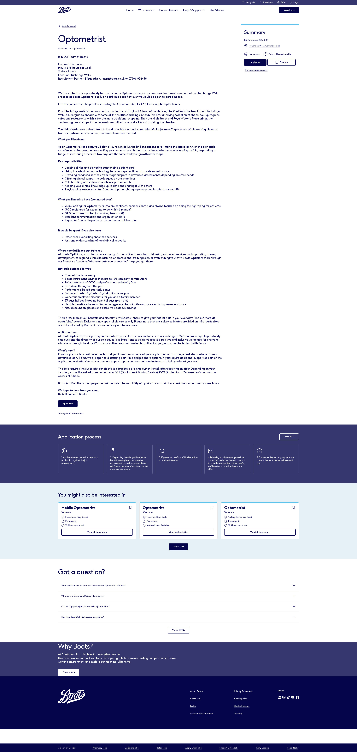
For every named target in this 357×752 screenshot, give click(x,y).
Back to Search (69, 26)
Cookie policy (240, 698)
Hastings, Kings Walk (157, 517)
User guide (250, 2)
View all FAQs (178, 630)
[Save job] (130, 507)
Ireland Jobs (292, 748)
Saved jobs (268, 2)
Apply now (68, 403)
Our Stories (217, 10)
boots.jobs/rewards (70, 321)
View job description (97, 532)
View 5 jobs (178, 547)
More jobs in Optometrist (71, 413)
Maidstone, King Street (76, 517)
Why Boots (145, 10)
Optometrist (79, 48)
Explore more (68, 672)
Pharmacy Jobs (99, 748)
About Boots (196, 691)
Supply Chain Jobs (193, 748)
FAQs (283, 2)
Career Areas (167, 10)
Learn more (289, 437)
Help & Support (192, 10)
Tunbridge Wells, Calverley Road (264, 46)
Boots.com (195, 698)
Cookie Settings (241, 706)
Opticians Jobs (132, 748)
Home (130, 10)
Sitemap (238, 713)
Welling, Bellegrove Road (240, 517)
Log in (296, 2)
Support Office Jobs (228, 748)
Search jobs (289, 10)
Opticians (62, 48)
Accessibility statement (201, 713)
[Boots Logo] (64, 10)
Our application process (256, 70)
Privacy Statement (243, 691)
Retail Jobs (161, 748)
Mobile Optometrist (78, 507)
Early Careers (262, 748)
